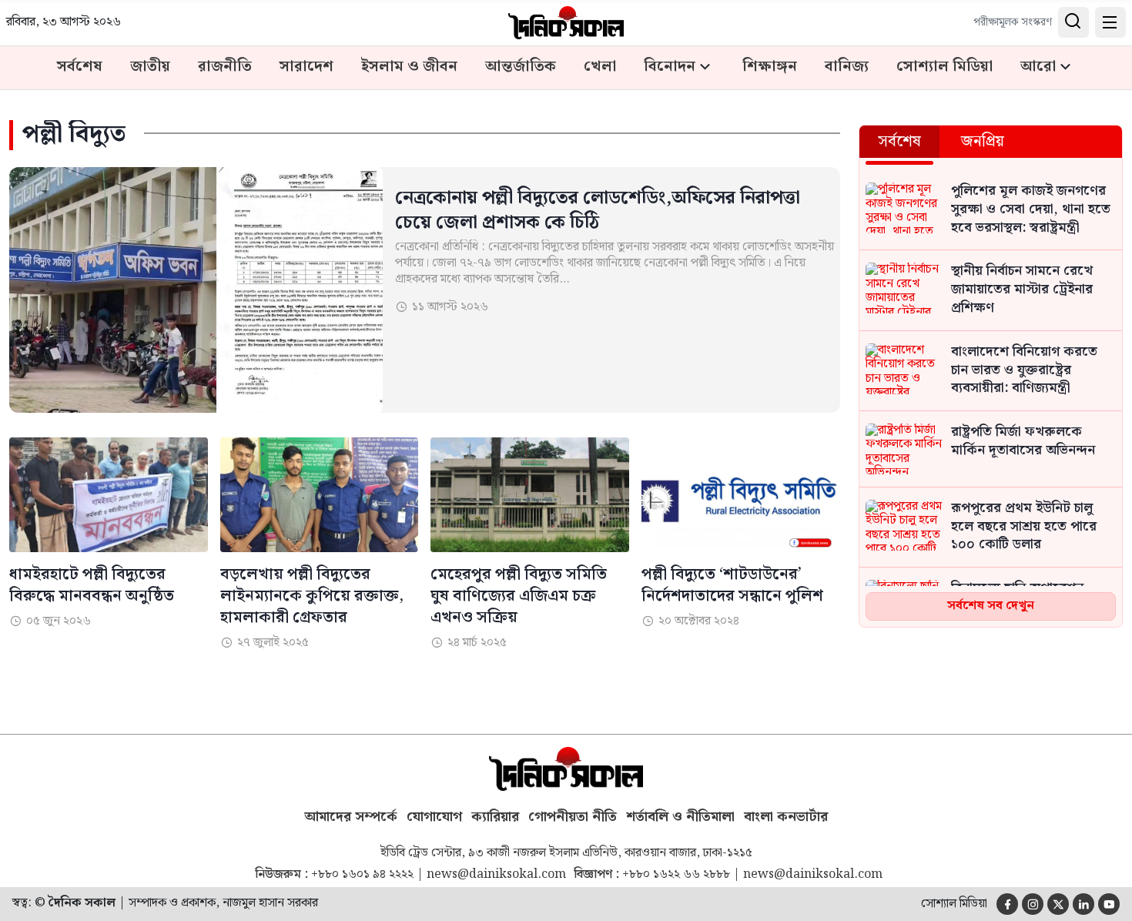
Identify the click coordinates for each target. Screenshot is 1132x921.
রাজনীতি (225, 67)
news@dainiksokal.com (496, 875)
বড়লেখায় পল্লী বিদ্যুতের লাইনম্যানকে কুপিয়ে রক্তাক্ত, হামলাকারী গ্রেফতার (312, 596)
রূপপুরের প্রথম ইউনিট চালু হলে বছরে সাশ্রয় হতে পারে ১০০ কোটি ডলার (1024, 527)
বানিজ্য (847, 67)
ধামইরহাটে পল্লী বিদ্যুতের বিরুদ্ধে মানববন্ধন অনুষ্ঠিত (91, 585)
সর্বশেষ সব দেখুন (990, 605)
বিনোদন (669, 67)
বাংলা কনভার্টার (786, 817)
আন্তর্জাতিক (520, 67)
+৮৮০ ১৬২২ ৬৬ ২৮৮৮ (676, 875)
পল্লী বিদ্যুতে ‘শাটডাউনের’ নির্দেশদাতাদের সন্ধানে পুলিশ (732, 585)
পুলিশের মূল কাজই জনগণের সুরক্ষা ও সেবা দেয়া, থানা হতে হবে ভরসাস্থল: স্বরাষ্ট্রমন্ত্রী (1030, 210)
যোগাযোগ (434, 817)
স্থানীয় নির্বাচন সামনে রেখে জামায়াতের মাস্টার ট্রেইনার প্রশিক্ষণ (1022, 290)
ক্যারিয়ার (495, 817)
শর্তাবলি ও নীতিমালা (680, 817)
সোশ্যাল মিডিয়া (944, 67)
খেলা (600, 67)
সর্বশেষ (79, 67)
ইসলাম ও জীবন (409, 67)
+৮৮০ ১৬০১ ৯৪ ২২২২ (362, 875)
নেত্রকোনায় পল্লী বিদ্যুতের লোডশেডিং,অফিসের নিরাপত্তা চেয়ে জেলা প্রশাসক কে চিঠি (597, 211)
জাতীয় (150, 67)
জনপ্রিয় (982, 141)
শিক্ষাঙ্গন (769, 67)
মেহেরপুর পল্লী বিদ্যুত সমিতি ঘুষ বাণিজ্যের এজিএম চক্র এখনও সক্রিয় (518, 596)
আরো (1038, 67)
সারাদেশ (306, 67)
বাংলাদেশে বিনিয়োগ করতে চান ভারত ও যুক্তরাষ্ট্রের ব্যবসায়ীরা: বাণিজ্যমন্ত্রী (1024, 370)
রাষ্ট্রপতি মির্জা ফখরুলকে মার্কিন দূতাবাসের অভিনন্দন (1023, 442)
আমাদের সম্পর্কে (350, 817)
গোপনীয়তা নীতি (572, 817)
